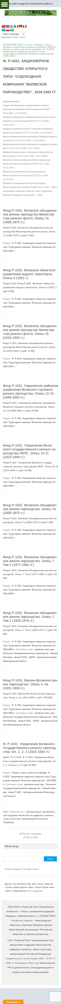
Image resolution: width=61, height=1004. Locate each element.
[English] (8, 26)
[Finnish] (12, 26)
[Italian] (25, 26)
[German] (20, 26)
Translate (22, 37)
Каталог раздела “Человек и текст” (22, 869)
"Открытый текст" (18, 812)
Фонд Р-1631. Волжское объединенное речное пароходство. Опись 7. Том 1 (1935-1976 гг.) (30, 616)
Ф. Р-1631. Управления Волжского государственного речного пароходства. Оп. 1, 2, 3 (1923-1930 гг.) (30, 747)
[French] (16, 26)
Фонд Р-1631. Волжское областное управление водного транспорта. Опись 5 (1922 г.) (29, 274)
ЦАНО (32, 657)
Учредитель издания (22, 920)
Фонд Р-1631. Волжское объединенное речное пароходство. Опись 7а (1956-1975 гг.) (30, 509)
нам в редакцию (35, 891)
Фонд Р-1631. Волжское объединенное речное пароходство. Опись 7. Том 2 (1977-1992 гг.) (30, 561)
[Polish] (8, 30)
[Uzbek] (12, 30)
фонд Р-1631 (20, 657)
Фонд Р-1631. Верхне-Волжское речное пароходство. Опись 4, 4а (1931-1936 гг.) (30, 684)
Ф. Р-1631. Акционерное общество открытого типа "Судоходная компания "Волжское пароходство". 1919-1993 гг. (30, 247)
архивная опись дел (44, 649)
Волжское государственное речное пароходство (27, 717)
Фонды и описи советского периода (29, 772)
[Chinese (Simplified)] (4, 26)
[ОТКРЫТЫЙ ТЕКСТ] (30, 15)
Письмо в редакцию (31, 834)
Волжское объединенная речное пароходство (25, 653)
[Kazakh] (4, 30)
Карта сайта (32, 837)
